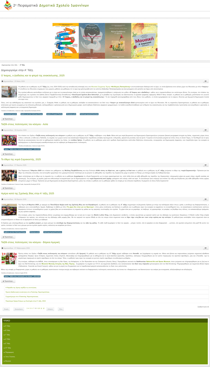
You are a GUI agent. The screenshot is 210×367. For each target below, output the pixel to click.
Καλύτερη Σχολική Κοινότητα (89, 114)
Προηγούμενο (19, 309)
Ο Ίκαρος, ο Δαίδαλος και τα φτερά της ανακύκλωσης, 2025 (33, 75)
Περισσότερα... (9, 119)
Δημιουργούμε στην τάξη (9, 65)
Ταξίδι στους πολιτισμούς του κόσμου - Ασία (24, 124)
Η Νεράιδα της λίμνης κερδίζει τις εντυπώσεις (21, 287)
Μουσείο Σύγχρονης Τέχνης (111, 86)
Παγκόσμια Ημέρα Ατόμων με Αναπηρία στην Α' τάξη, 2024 (26, 301)
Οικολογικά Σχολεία (10, 114)
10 (39, 308)
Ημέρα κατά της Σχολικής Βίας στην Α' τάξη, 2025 (27, 193)
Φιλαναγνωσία (71, 114)
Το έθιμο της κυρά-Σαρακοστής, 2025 (21, 159)
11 (41, 308)
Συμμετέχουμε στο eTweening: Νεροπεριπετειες (22, 296)
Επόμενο (50, 309)
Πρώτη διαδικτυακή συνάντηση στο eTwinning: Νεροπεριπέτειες (27, 292)
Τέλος (60, 309)
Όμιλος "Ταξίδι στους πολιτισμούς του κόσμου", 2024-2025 (22, 149)
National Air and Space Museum (158, 261)
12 (43, 308)
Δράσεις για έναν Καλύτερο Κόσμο (31, 114)
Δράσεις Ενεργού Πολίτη (54, 114)
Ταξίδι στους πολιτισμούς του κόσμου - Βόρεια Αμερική (30, 242)
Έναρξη (6, 309)
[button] (205, 81)
